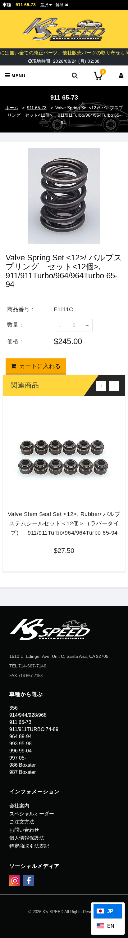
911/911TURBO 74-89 (33, 729)
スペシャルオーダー (31, 813)
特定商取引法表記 (29, 846)
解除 (60, 4)
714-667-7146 (32, 665)
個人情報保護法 (26, 838)
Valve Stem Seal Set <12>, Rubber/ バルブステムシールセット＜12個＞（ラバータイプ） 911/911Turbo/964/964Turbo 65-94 (64, 523)
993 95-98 (20, 743)
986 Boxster (22, 765)
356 (13, 708)
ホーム (11, 107)
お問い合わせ (24, 830)
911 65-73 (37, 107)
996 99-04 (20, 750)
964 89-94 (20, 736)
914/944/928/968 (28, 715)
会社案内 (19, 805)
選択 (44, 4)
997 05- (17, 758)
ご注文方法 (21, 821)
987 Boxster (22, 772)
